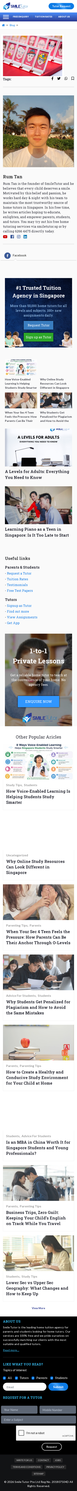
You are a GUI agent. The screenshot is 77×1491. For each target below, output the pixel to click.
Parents (35, 925)
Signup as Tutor (19, 606)
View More (38, 1308)
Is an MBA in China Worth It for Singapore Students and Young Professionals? (38, 1148)
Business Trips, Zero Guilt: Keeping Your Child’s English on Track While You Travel (36, 1218)
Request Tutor (39, 325)
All (10, 1378)
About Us (64, 16)
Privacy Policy (55, 1466)
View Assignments (22, 617)
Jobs (58, 1460)
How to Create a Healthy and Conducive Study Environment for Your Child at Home (37, 1077)
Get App (13, 623)
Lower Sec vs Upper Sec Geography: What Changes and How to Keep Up (37, 1288)
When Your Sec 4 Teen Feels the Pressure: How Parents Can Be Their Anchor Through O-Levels (38, 937)
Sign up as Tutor (38, 337)
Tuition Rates (43, 16)
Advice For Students (21, 995)
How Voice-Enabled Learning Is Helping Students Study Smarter (38, 797)
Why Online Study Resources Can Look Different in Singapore (35, 867)
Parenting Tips (17, 925)
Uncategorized (17, 855)
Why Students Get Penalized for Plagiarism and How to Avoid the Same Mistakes (38, 1007)
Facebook (19, 255)
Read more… (11, 1350)
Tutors (24, 1378)
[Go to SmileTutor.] (4, 25)
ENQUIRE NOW (38, 701)
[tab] (15, 255)
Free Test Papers (20, 590)
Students (30, 785)
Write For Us (24, 1460)
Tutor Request (61, 6)
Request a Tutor (19, 573)
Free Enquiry (21, 16)
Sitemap (38, 1473)
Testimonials (17, 585)
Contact (43, 1460)
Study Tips (14, 785)
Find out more (18, 611)
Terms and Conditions (26, 1466)
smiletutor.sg (47, 226)
